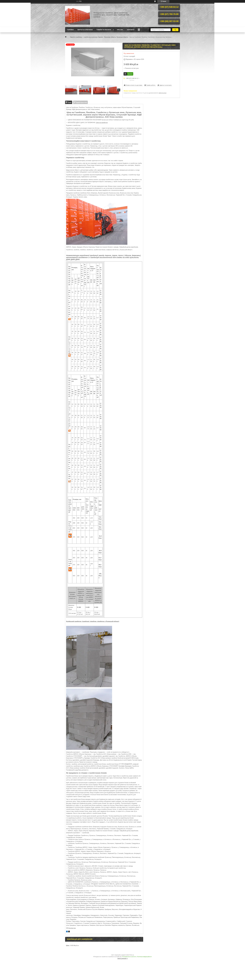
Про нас (120, 29)
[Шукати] (175, 29)
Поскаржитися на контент (129, 956)
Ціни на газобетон (102, 122)
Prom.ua (131, 955)
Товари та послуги (103, 29)
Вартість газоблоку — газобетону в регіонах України (86, 37)
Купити (130, 74)
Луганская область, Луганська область (116, 37)
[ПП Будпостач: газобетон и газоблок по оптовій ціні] (77, 15)
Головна (70, 29)
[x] (69, 932)
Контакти (130, 29)
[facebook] (67, 932)
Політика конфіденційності (144, 956)
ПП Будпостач (71, 928)
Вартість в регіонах (85, 29)
